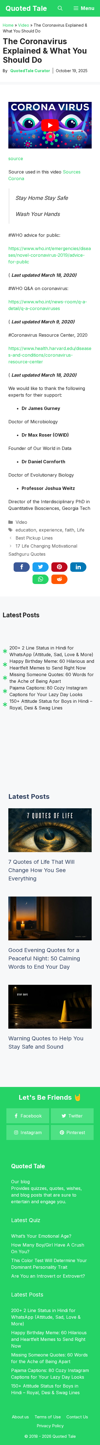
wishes (73, 1188)
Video (23, 25)
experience (50, 530)
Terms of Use (47, 1416)
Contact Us (77, 1416)
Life (80, 530)
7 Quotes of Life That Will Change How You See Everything (41, 870)
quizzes (39, 1188)
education (26, 530)
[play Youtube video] (50, 125)
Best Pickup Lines (34, 538)
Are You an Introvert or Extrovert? (48, 1276)
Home (8, 25)
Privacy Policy (50, 1425)
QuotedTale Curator (30, 70)
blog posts (31, 1195)
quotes (56, 1188)
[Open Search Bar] (60, 8)
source (15, 158)
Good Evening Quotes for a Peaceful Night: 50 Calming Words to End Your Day (44, 958)
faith (69, 530)
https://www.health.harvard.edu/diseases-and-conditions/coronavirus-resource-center (49, 355)
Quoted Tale (26, 8)
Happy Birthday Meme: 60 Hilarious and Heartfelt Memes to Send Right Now (49, 1339)
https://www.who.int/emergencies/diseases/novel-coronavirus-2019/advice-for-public (49, 255)
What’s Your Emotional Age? (41, 1236)
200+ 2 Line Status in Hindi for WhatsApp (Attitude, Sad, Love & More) (46, 1317)
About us (20, 1416)
